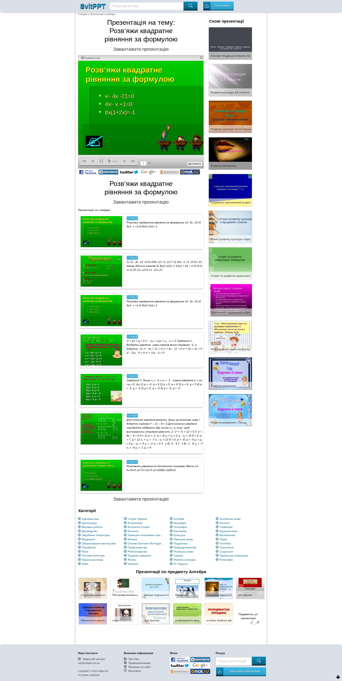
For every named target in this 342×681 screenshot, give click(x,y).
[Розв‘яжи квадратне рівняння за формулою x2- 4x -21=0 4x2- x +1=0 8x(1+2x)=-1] (101, 231)
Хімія (85, 563)
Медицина (88, 539)
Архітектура (89, 523)
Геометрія (226, 527)
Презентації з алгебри (102, 14)
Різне (85, 551)
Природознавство (185, 547)
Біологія (224, 523)
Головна (82, 14)
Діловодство (89, 531)
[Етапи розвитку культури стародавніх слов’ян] (230, 226)
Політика (225, 543)
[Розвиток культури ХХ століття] (230, 79)
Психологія (226, 547)
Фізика (132, 559)
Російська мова (183, 551)
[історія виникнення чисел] (93, 588)
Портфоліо (89, 547)
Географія (180, 527)
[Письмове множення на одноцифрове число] (124, 588)
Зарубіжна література (96, 535)
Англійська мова (229, 518)
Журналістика (228, 531)
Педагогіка (180, 543)
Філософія (226, 559)
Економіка (180, 531)
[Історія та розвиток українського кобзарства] (230, 263)
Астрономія (135, 523)
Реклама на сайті (139, 667)
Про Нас (133, 659)
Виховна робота (92, 527)
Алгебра (179, 518)
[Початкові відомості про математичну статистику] (219, 588)
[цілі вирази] (250, 588)
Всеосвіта (134, 670)
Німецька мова (183, 539)
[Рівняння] (187, 588)
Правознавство (137, 547)
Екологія (133, 531)
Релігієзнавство (137, 551)
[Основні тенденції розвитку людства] (230, 43)
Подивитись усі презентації (248, 616)
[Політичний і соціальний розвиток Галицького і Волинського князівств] (230, 300)
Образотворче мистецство (99, 543)
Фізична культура (185, 559)
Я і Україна (181, 563)
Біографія (180, 523)
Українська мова (92, 559)
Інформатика (90, 518)
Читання (133, 563)
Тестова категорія (93, 555)
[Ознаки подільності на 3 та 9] (156, 588)
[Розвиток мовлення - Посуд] (230, 410)
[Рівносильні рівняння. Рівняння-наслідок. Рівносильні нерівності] (93, 613)
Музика (132, 539)
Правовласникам (139, 663)
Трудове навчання (139, 555)
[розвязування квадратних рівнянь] (187, 613)
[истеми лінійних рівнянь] (219, 613)
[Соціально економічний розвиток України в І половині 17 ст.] (230, 190)
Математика (227, 535)
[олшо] (124, 613)
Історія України (137, 518)
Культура (179, 535)
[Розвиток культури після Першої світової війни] (230, 116)
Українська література (233, 555)
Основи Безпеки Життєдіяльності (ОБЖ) (146, 543)
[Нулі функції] (156, 613)
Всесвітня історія (138, 527)
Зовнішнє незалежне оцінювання (146, 535)
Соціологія (226, 551)
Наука (223, 539)
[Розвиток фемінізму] (230, 153)
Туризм (178, 555)
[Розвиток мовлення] (230, 373)
